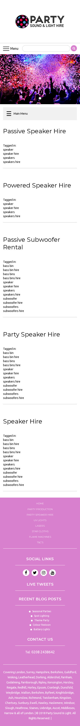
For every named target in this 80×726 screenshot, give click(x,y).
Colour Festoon (42, 624)
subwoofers (10, 306)
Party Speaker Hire (31, 334)
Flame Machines (40, 536)
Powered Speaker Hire (37, 185)
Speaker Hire (22, 421)
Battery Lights (42, 629)
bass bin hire (11, 270)
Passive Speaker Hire (34, 131)
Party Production (40, 509)
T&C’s (40, 542)
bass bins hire (12, 278)
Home (40, 503)
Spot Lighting (41, 615)
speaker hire (11, 153)
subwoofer (10, 298)
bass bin (8, 266)
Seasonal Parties (41, 611)
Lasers (40, 525)
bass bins (9, 274)
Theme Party (41, 620)
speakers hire (11, 162)
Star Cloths (40, 531)
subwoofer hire (13, 302)
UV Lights (40, 520)
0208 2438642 (43, 652)
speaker (8, 149)
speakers (9, 157)
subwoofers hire (13, 311)
